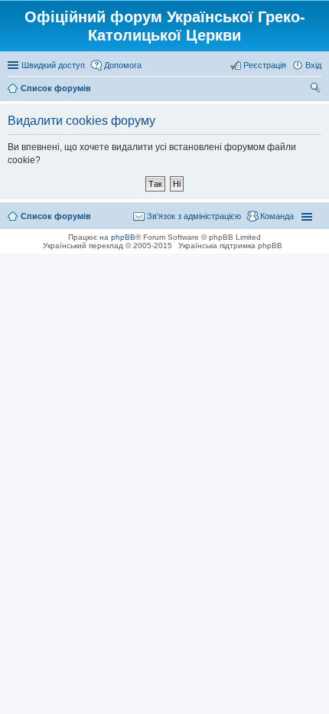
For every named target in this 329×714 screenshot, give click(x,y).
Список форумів (56, 216)
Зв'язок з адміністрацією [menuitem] (194, 216)
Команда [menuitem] (277, 216)
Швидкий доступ (53, 65)
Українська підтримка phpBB (230, 245)
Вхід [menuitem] (313, 65)
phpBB (123, 237)
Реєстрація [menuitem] (264, 65)
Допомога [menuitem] (123, 65)
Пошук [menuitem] (315, 90)
